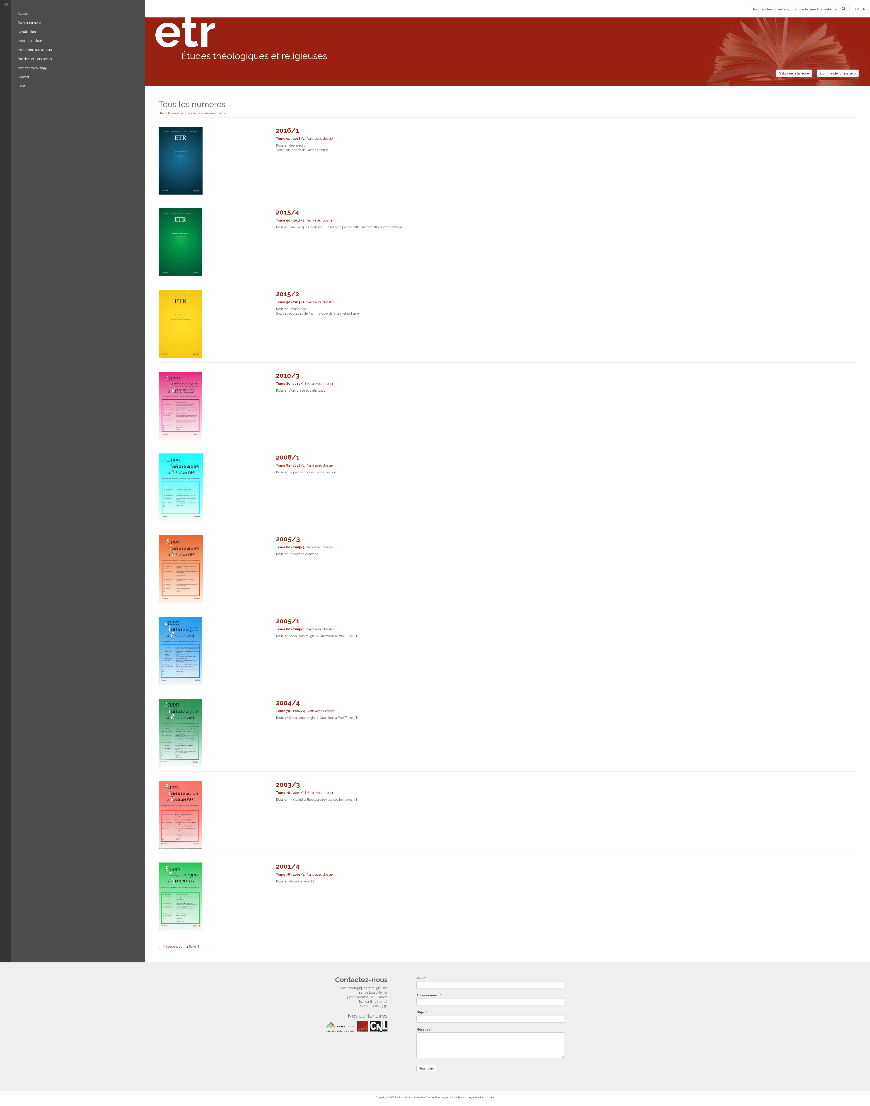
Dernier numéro (29, 22)
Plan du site (487, 1097)
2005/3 (288, 539)
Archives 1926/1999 (32, 68)
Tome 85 (283, 384)
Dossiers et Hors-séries (35, 59)
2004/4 (288, 703)
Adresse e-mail (428, 995)
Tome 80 (283, 547)
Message (424, 1029)
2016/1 (287, 130)
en (863, 9)
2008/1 (288, 457)
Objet (421, 1012)
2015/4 (287, 212)
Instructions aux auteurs (35, 50)
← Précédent (168, 946)
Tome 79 (283, 711)
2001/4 (287, 866)
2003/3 (288, 784)
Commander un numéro (838, 73)
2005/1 (288, 621)
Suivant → (196, 946)
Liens (21, 86)
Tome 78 (283, 793)
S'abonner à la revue (794, 73)
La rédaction (27, 32)
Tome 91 (283, 138)
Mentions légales (466, 1097)
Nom (420, 978)
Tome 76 (283, 874)
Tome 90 (283, 220)
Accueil (23, 13)
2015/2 (287, 294)
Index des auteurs (31, 41)
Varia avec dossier (320, 138)
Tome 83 (283, 465)
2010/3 (288, 375)
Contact (23, 77)
